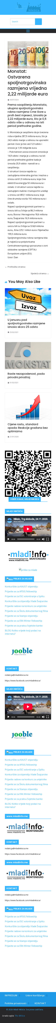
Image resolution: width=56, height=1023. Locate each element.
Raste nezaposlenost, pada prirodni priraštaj (26, 375)
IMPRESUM (11, 995)
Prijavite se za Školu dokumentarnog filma (26, 610)
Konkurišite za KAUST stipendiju (21, 586)
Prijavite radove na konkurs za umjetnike (26, 606)
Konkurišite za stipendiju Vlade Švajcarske (26, 601)
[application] (28, 529)
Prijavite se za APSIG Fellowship (21, 591)
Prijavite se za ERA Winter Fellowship (23, 620)
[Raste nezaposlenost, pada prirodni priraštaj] (28, 355)
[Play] (8, 539)
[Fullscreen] (47, 539)
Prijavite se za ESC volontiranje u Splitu (24, 596)
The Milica (20, 1015)
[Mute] (43, 539)
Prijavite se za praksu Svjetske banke (24, 625)
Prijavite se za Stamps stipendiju (21, 615)
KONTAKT (40, 1003)
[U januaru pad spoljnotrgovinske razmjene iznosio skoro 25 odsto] (28, 301)
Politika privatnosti (15, 1003)
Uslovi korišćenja (34, 995)
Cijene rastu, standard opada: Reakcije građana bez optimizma (28, 427)
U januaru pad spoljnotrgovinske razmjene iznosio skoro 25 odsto (26, 323)
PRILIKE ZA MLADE (22, 578)
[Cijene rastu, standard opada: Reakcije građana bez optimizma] (28, 406)
